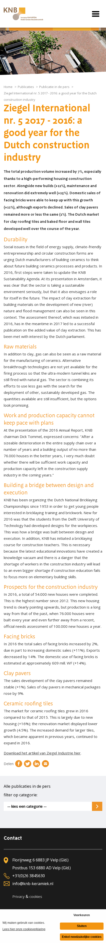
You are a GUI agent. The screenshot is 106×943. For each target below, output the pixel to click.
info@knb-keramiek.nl (32, 883)
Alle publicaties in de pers (27, 786)
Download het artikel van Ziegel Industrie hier (42, 753)
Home (8, 87)
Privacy (18, 896)
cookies (35, 896)
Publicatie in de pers (54, 87)
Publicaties (26, 87)
